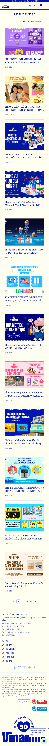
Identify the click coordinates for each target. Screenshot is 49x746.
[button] (27, 601)
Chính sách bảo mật (9, 679)
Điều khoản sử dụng (37, 677)
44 (31, 601)
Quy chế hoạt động (25, 679)
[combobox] (37, 21)
